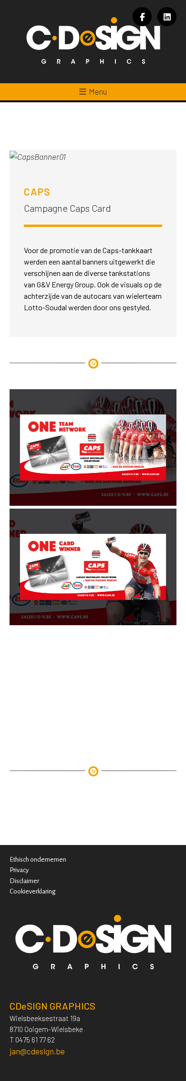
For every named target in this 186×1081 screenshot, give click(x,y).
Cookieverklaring (33, 891)
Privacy (19, 870)
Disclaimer (24, 880)
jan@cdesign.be (37, 1051)
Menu (98, 91)
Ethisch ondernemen (38, 859)
